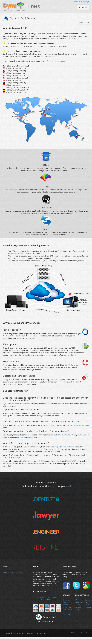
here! (68, 486)
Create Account (78, 2)
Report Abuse (46, 599)
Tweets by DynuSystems (12, 572)
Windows (77, 425)
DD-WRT (59, 435)
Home (81, 23)
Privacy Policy (51, 597)
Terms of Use (40, 597)
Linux (8, 427)
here (53, 56)
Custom (20, 437)
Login (87, 2)
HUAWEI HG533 (70, 435)
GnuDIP (30, 437)
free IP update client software (62, 447)
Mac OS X (85, 425)
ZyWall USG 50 (83, 435)
